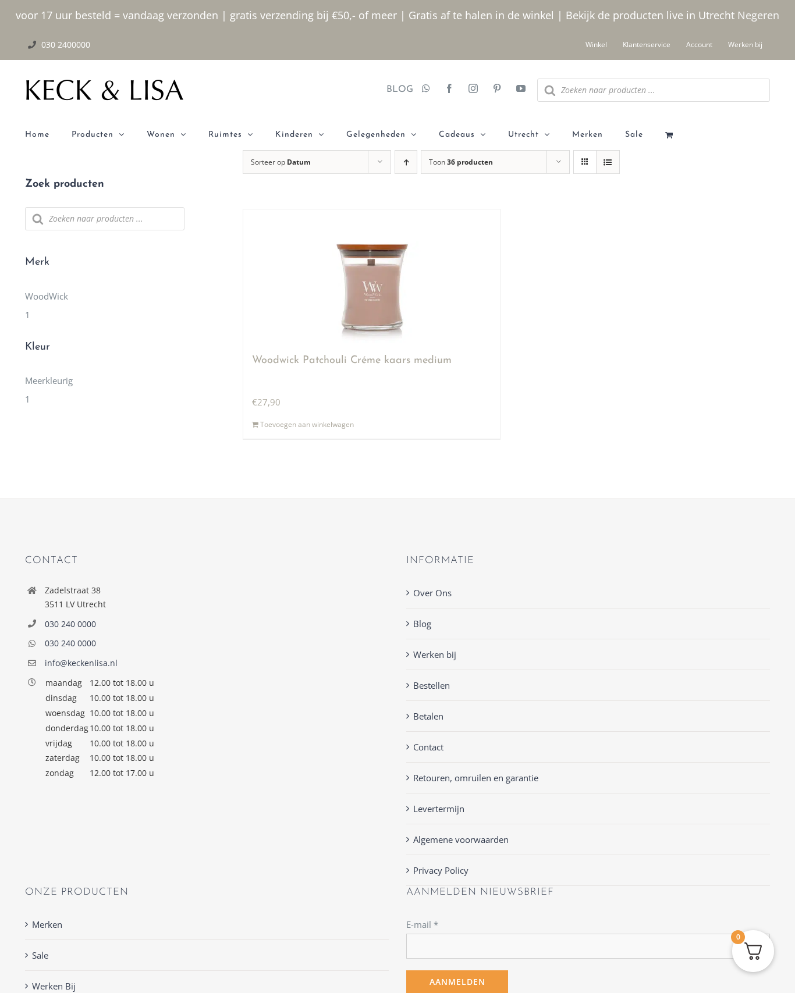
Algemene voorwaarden (461, 839)
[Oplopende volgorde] (406, 162)
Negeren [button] (758, 15)
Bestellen (431, 685)
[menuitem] (48, 135)
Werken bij (434, 654)
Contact (428, 747)
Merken (47, 924)
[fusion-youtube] (521, 89)
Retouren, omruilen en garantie (475, 778)
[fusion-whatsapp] (426, 89)
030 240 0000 (70, 623)
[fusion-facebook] (449, 89)
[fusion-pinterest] (497, 89)
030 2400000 (65, 44)
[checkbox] (104, 305)
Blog (422, 623)
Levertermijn (438, 808)
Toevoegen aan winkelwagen (307, 424)
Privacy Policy (441, 870)
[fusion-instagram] (473, 89)
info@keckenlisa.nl (81, 662)
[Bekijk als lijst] (608, 162)
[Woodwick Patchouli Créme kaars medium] (371, 276)
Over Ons (432, 593)
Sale (40, 955)
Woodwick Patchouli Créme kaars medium (352, 360)
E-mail (422, 924)
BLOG (395, 89)
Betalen (428, 716)
